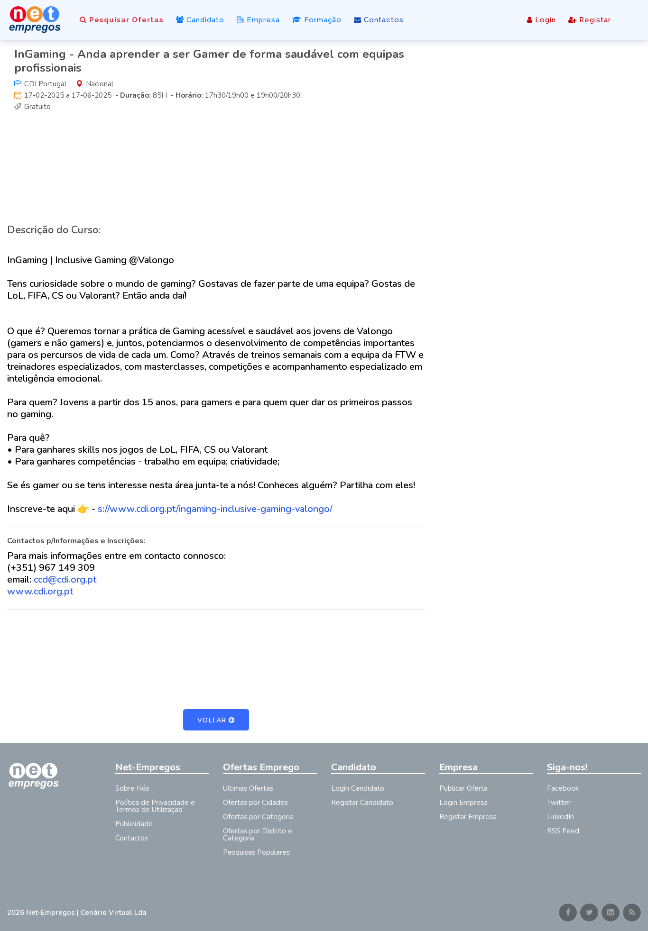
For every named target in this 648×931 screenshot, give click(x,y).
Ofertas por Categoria (258, 816)
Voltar (212, 720)
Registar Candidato (362, 802)
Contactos (382, 20)
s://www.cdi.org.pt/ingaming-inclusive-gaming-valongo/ (215, 508)
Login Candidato (357, 788)
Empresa (262, 20)
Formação (322, 20)
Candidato (204, 20)
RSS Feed (563, 831)
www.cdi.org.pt (40, 591)
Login (544, 20)
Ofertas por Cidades (255, 802)
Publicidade (134, 824)
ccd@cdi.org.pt (65, 579)
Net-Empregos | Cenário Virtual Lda (86, 912)
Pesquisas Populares (256, 852)
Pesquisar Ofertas (125, 20)
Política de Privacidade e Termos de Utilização (155, 806)
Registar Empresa (468, 816)
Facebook (563, 788)
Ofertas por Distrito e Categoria (257, 834)
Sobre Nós (132, 788)
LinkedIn (560, 816)
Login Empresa (463, 802)
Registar (594, 20)
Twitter (559, 802)
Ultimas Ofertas (248, 788)
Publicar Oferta (463, 788)
